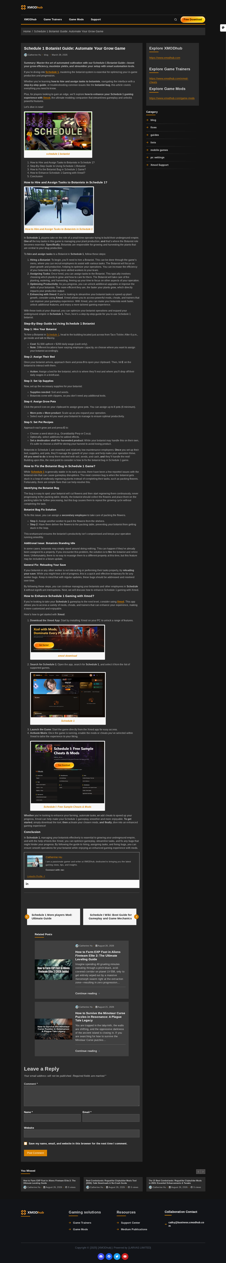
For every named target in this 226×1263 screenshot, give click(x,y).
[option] (50, 1184)
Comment (31, 1083)
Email (87, 1112)
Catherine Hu (34, 55)
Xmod (46, 97)
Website (29, 1127)
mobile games (159, 150)
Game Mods (76, 19)
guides (155, 135)
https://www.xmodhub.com (164, 57)
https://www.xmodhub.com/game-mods (172, 98)
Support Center (130, 1222)
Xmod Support (160, 165)
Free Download (193, 19)
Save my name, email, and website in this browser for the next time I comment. (78, 1143)
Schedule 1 (53, 334)
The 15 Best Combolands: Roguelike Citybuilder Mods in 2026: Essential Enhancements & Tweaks (175, 1181)
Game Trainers (53, 19)
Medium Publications (134, 1229)
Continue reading (86, 993)
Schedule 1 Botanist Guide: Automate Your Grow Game (68, 31)
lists (153, 142)
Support (96, 19)
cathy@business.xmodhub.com (186, 1224)
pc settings (157, 157)
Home (27, 31)
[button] (198, 1171)
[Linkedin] (27, 884)
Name (28, 1112)
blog (46, 55)
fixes (154, 127)
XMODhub (30, 19)
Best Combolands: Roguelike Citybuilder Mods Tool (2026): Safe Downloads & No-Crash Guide (111, 1181)
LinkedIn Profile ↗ (36, 876)
